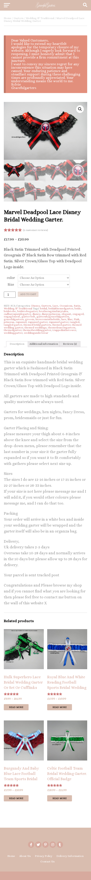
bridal (43, 308)
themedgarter (12, 330)
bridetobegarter (27, 311)
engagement (12, 316)
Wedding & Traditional (40, 18)
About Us (25, 856)
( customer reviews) (35, 230)
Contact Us (47, 861)
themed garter (61, 324)
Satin (77, 305)
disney (36, 314)
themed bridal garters (37, 324)
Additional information (43, 343)
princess (9, 322)
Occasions (66, 305)
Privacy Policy (43, 856)
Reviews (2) (70, 343)
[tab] (17, 344)
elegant (66, 314)
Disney (35, 305)
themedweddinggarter (37, 330)
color (11, 278)
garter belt (28, 316)
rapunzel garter (37, 322)
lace (63, 319)
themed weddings (36, 327)
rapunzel (21, 322)
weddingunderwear (36, 332)
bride (77, 308)
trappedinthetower (64, 330)
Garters (18, 18)
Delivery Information (70, 856)
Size (11, 284)
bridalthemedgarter (60, 308)
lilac (70, 319)
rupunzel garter (58, 322)
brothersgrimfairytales (53, 311)
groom (29, 319)
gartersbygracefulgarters (53, 316)
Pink (76, 319)
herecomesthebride (48, 319)
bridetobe (10, 311)
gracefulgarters (14, 319)
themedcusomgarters (61, 327)
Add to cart (28, 294)
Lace (55, 305)
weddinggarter (13, 332)
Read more (16, 707)
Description (17, 343)
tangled (74, 322)
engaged (78, 314)
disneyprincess (51, 314)
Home (7, 18)
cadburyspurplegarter (17, 314)
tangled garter (13, 324)
